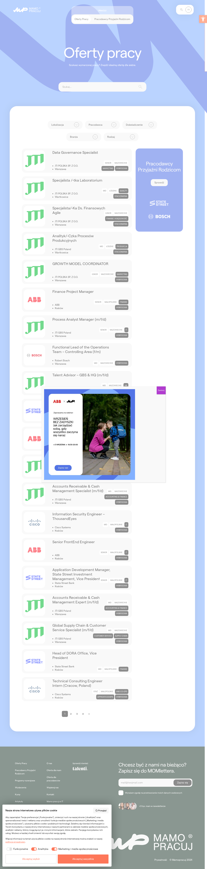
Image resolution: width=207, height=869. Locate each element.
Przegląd (102, 810)
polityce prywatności (15, 842)
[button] (203, 19)
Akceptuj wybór (31, 859)
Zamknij (161, 390)
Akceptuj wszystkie (83, 859)
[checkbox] (16, 849)
